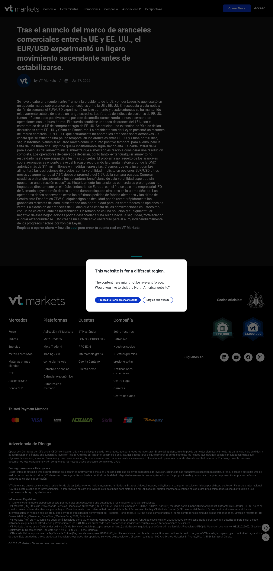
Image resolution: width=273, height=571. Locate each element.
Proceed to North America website (118, 300)
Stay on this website (158, 300)
